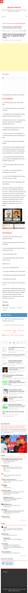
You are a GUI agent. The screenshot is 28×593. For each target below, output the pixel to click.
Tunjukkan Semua (23, 520)
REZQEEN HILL (6, 538)
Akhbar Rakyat (7, 490)
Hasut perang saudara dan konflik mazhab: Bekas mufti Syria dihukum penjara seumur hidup (12, 468)
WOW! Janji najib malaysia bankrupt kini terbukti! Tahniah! (16, 405)
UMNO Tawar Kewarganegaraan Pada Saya (14, 325)
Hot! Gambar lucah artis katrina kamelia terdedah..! (16, 368)
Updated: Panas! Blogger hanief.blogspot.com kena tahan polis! (16, 382)
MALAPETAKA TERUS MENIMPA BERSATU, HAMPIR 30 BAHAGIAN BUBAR (12, 499)
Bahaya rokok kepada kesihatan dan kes (12, 505)
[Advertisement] (14, 57)
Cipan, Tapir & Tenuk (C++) (9, 479)
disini (9, 263)
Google (6, 307)
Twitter (20, 307)
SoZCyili (5, 509)
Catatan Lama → (22, 330)
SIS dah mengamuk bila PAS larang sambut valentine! (15, 361)
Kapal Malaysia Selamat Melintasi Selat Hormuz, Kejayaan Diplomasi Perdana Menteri (13, 492)
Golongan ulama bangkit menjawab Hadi (12, 475)
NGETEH (5, 486)
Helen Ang (5, 534)
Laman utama (14, 331)
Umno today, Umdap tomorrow (10, 535)
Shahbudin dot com (8, 497)
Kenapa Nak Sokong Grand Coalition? (13, 427)
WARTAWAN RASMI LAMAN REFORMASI (13, 459)
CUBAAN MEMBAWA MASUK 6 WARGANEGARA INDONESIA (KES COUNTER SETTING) (13, 511)
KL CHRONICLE (6, 552)
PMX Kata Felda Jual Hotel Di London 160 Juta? (13, 480)
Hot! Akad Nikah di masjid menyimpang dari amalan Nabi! (16, 390)
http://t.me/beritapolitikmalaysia (17, 23)
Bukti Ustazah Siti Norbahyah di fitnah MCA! (13, 354)
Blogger (5, 485)
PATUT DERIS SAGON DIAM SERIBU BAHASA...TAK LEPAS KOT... (11, 461)
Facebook (12, 307)
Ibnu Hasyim (6, 516)
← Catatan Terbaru (6, 330)
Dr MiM (5, 527)
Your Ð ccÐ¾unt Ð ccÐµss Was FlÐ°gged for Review (12, 540)
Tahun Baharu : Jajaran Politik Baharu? (11, 553)
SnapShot (5, 543)
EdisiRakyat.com (7, 504)
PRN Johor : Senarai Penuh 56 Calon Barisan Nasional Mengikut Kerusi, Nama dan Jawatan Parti (13, 529)
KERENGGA (6, 466)
